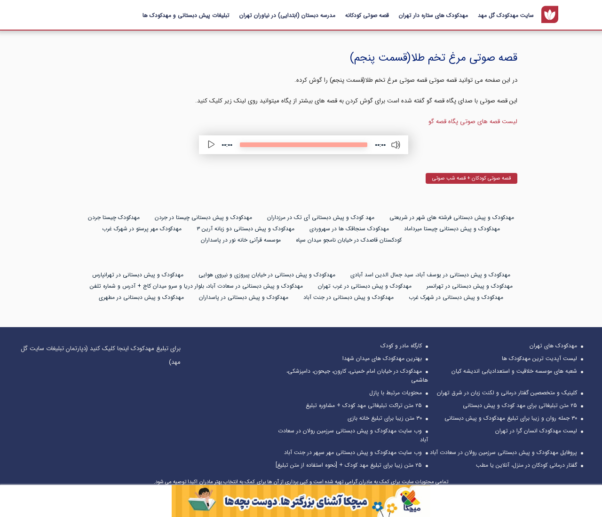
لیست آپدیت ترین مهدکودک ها (539, 358)
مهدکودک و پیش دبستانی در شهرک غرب (456, 297)
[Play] (211, 144)
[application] (303, 144)
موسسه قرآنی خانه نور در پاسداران (241, 239)
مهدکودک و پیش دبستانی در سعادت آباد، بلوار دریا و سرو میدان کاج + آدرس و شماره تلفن (196, 286)
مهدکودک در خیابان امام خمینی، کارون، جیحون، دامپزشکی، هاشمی (357, 375)
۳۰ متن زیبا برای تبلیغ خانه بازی (385, 418)
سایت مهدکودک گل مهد (506, 15)
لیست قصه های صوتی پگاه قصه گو (472, 121)
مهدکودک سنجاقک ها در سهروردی (349, 228)
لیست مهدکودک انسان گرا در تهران (536, 430)
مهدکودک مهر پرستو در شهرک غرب (142, 228)
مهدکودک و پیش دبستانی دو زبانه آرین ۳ (245, 228)
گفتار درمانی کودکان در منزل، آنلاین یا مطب (526, 465)
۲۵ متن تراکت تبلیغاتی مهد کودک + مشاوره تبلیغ (364, 405)
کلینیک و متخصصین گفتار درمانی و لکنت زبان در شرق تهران (507, 392)
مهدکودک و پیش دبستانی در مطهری (141, 297)
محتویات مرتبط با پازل (395, 392)
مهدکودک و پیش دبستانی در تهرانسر (470, 286)
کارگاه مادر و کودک (401, 345)
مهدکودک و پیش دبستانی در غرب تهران (365, 286)
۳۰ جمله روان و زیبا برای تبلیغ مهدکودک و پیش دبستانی (510, 418)
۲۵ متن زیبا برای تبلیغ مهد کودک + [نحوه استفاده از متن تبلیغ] (349, 465)
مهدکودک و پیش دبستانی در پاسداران (243, 297)
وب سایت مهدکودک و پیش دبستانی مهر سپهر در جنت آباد (353, 452)
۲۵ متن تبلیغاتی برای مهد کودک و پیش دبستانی (520, 405)
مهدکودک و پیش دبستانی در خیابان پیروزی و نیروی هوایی (266, 274)
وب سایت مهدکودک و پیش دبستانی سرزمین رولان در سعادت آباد (353, 435)
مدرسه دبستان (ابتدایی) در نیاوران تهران (287, 15)
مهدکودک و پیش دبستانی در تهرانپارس (137, 274)
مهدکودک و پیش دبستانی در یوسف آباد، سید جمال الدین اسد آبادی (430, 274)
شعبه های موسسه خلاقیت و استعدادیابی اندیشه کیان (514, 371)
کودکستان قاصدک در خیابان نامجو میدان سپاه (349, 239)
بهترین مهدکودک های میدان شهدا (382, 358)
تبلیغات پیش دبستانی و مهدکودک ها (186, 15)
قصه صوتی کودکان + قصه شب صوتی (471, 178)
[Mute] (396, 144)
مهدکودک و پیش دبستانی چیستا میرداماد (452, 228)
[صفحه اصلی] (550, 14)
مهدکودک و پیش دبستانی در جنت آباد (348, 297)
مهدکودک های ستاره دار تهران (433, 15)
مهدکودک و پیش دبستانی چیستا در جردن (203, 217)
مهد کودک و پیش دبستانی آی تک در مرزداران (320, 217)
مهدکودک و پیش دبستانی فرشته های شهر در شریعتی (451, 217)
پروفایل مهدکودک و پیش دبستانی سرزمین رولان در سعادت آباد (503, 452)
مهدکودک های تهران (553, 345)
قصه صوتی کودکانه (367, 15)
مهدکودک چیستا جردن (114, 217)
